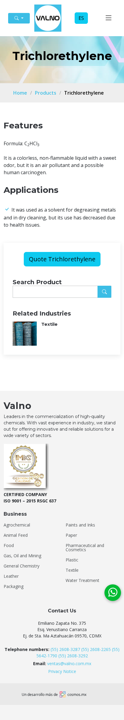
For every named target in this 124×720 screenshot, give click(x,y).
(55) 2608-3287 (65, 649)
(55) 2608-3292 (73, 656)
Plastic (72, 560)
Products (45, 93)
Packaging (13, 586)
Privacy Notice (62, 671)
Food (9, 545)
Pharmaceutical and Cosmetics (85, 547)
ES (81, 18)
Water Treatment (82, 580)
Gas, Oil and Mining (22, 556)
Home (20, 93)
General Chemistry (21, 566)
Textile (72, 570)
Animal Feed (16, 535)
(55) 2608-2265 (96, 649)
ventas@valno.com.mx (69, 663)
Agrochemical (17, 525)
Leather (11, 576)
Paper (71, 535)
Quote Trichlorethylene (62, 259)
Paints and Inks (80, 525)
